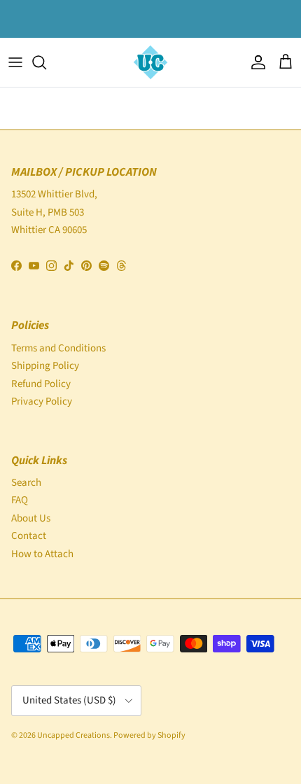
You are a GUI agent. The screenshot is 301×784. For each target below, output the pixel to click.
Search (26, 482)
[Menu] (15, 62)
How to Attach (42, 554)
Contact (28, 535)
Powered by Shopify (149, 735)
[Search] (46, 62)
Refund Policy (41, 384)
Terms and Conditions (58, 348)
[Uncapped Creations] (150, 62)
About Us (30, 518)
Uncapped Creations (73, 735)
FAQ (19, 500)
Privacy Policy (41, 401)
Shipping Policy (45, 365)
